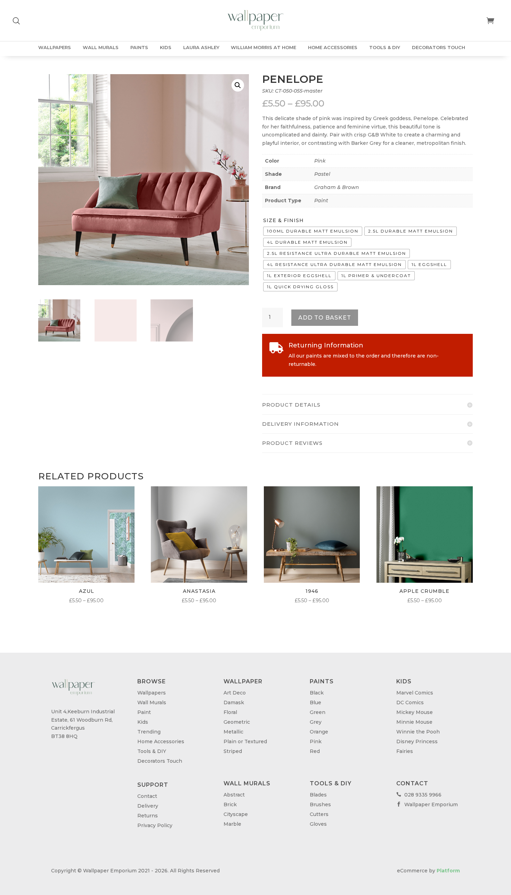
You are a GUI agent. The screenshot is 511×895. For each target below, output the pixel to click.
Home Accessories (332, 47)
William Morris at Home (263, 47)
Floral (230, 712)
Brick (230, 804)
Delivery (147, 806)
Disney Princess (417, 741)
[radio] (312, 231)
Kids (165, 47)
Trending (149, 732)
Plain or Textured (245, 741)
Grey (316, 722)
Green (317, 712)
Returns (147, 815)
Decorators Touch (438, 47)
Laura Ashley (201, 47)
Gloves (318, 824)
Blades (318, 795)
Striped (233, 751)
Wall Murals (101, 47)
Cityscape (236, 814)
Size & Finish (283, 220)
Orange (319, 732)
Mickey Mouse (414, 712)
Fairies (404, 751)
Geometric (237, 722)
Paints (139, 47)
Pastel (322, 174)
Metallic (233, 732)
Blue (315, 702)
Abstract (234, 795)
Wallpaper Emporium (427, 804)
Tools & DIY (384, 47)
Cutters (319, 814)
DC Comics (410, 702)
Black (317, 693)
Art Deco (235, 693)
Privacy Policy (154, 825)
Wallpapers (54, 47)
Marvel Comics (414, 693)
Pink (320, 161)
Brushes (320, 804)
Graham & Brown (336, 187)
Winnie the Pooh (418, 732)
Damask (234, 702)
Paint (321, 200)
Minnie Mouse (414, 722)
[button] (238, 85)
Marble (232, 824)
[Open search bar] (16, 20)
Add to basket (324, 317)
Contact (147, 796)
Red (315, 751)
